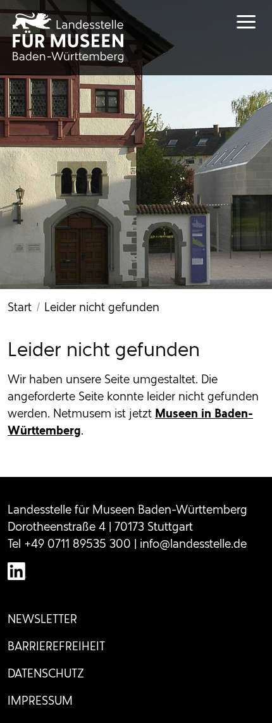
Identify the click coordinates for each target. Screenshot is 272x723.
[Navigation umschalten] (234, 21)
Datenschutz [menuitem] (46, 673)
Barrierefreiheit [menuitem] (56, 646)
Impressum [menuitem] (40, 700)
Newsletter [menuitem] (42, 619)
